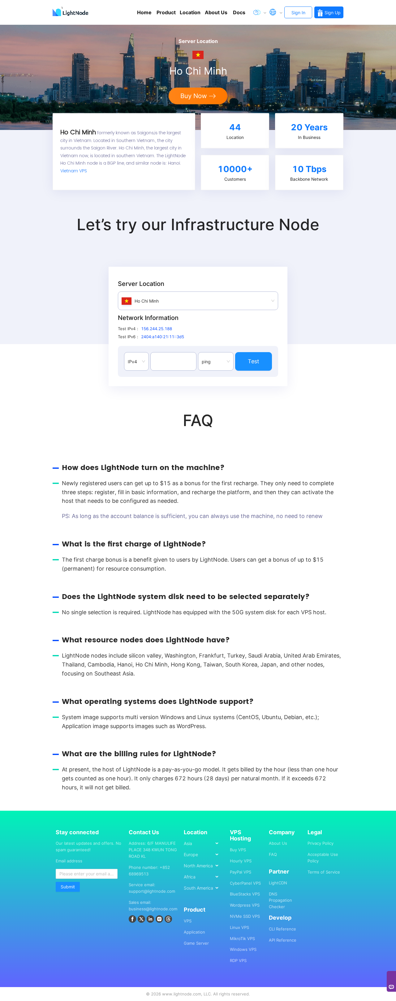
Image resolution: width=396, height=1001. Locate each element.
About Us (278, 843)
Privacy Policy (321, 843)
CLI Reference (282, 928)
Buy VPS (238, 849)
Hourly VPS (241, 860)
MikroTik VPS (242, 938)
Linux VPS (239, 927)
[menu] (204, 868)
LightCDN (278, 882)
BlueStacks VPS (245, 893)
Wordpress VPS (245, 905)
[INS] (160, 919)
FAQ (273, 854)
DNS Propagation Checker (280, 900)
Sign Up (333, 12)
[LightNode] (72, 12)
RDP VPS (238, 960)
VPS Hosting (240, 835)
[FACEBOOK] (133, 919)
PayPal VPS (240, 871)
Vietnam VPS (73, 170)
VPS (188, 920)
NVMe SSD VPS (245, 916)
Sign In (298, 12)
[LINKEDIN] (151, 919)
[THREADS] (169, 919)
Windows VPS (243, 949)
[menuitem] (204, 843)
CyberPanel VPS (245, 883)
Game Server (196, 943)
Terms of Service (324, 871)
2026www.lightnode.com (176, 993)
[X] (142, 919)
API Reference (282, 940)
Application (194, 932)
